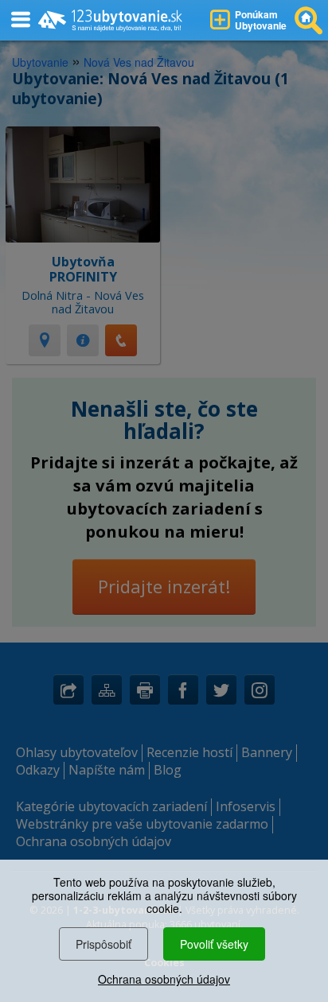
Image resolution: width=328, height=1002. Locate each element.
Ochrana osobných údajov (164, 979)
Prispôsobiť (103, 944)
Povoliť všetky (214, 944)
